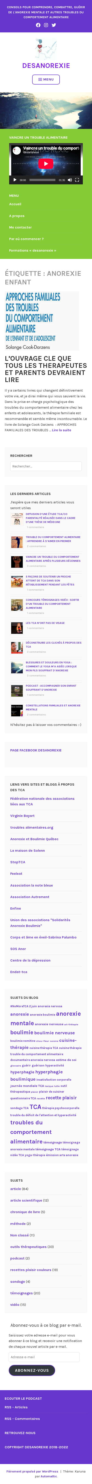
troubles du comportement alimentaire (31, 1132)
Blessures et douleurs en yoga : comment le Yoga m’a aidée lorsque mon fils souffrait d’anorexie (51, 666)
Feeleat (16, 873)
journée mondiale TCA (27, 1086)
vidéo (14, 1305)
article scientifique (26, 1200)
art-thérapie (71, 1024)
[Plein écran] (77, 180)
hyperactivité (54, 1065)
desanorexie (46, 65)
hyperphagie (22, 1072)
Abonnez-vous (32, 1370)
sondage (17, 1281)
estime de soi (66, 1060)
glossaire (15, 1065)
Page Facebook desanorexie (36, 750)
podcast (17, 1258)
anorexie (19, 1014)
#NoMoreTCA (19, 1006)
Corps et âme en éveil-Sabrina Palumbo (43, 937)
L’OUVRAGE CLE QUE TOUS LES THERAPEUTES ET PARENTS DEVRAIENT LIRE (46, 369)
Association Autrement (29, 897)
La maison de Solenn (27, 850)
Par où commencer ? (26, 239)
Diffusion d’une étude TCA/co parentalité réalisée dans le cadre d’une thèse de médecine (50, 518)
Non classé (19, 1235)
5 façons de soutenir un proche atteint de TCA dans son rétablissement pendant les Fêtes (50, 580)
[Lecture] (15, 180)
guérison (38, 1065)
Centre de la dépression (30, 960)
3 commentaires (36, 566)
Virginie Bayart (22, 816)
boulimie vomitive (22, 1041)
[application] (46, 163)
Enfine (15, 908)
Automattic (49, 1476)
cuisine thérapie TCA (43, 1048)
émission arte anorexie (62, 1155)
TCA (35, 1107)
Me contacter (20, 227)
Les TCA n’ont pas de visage (45, 623)
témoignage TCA (48, 1149)
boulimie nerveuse (54, 1032)
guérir (26, 1065)
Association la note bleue (31, 885)
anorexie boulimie (42, 1014)
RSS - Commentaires (22, 1419)
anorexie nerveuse (49, 1024)
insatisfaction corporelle (53, 1079)
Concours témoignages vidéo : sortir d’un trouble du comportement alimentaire (52, 603)
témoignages (21, 1293)
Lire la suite (61, 430)
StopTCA (17, 862)
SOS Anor (18, 949)
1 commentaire (35, 527)
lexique (49, 1086)
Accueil (15, 204)
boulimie (21, 1032)
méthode (18, 1224)
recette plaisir (61, 1097)
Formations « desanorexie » (32, 250)
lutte (57, 1086)
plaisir (34, 1091)
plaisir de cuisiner (51, 1091)
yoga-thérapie (35, 1155)
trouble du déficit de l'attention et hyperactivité (43, 1115)
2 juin (33, 1006)
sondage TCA (19, 1108)
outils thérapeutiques (28, 1247)
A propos (17, 216)
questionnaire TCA (23, 1098)
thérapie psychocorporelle (60, 1108)
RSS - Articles (16, 1407)
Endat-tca (18, 972)
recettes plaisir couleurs (30, 1270)
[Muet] (70, 180)
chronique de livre (25, 1212)
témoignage (53, 1142)
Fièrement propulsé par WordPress (32, 1471)
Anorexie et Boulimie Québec (34, 839)
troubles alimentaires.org (31, 827)
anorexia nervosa (50, 1006)
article (15, 1189)
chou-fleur (42, 1041)
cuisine (54, 1041)
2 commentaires (36, 546)
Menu (48, 79)
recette (41, 1098)
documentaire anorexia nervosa (32, 1060)
